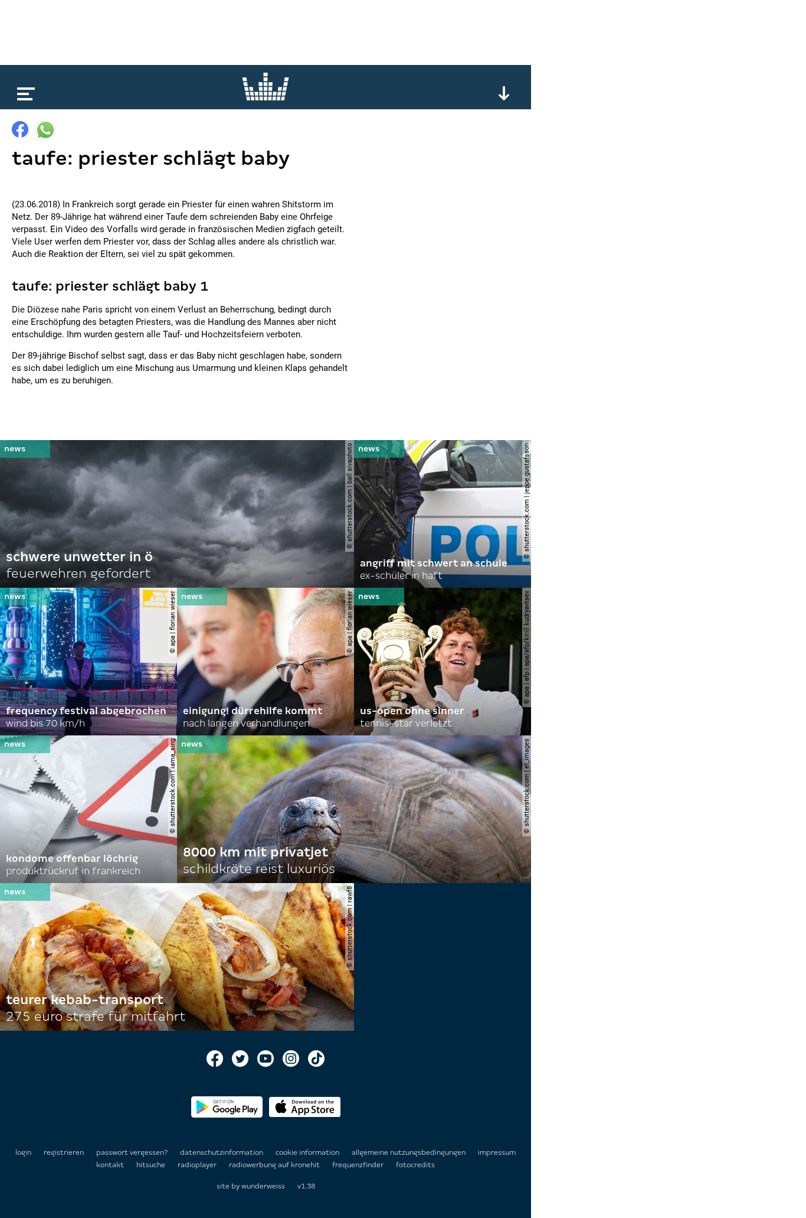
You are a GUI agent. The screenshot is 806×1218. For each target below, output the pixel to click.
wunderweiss (263, 1186)
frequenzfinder (358, 1165)
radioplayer (198, 1165)
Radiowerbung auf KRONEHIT (275, 1165)
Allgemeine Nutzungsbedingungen (409, 1152)
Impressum (497, 1152)
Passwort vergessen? (132, 1152)
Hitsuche (151, 1165)
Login (23, 1152)
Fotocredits (415, 1165)
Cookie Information (308, 1152)
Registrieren (64, 1152)
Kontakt (111, 1165)
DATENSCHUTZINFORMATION (222, 1152)
